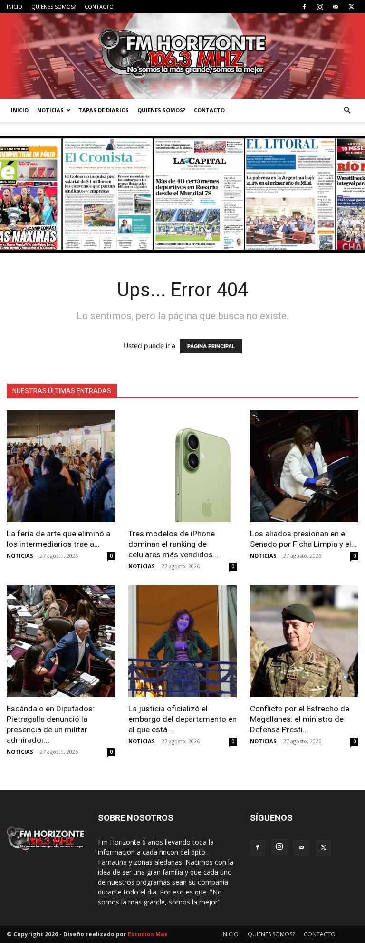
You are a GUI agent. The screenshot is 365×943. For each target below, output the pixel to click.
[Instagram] (320, 6)
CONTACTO (99, 6)
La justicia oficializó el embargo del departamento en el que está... (182, 719)
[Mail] (335, 6)
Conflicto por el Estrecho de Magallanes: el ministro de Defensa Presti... (299, 719)
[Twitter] (351, 6)
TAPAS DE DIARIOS (103, 110)
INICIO (14, 6)
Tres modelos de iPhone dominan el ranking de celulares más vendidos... (173, 544)
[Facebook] (304, 6)
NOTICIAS (50, 110)
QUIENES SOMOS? (53, 6)
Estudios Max (148, 934)
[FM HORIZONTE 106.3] (182, 56)
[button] (347, 110)
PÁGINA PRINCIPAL (211, 346)
